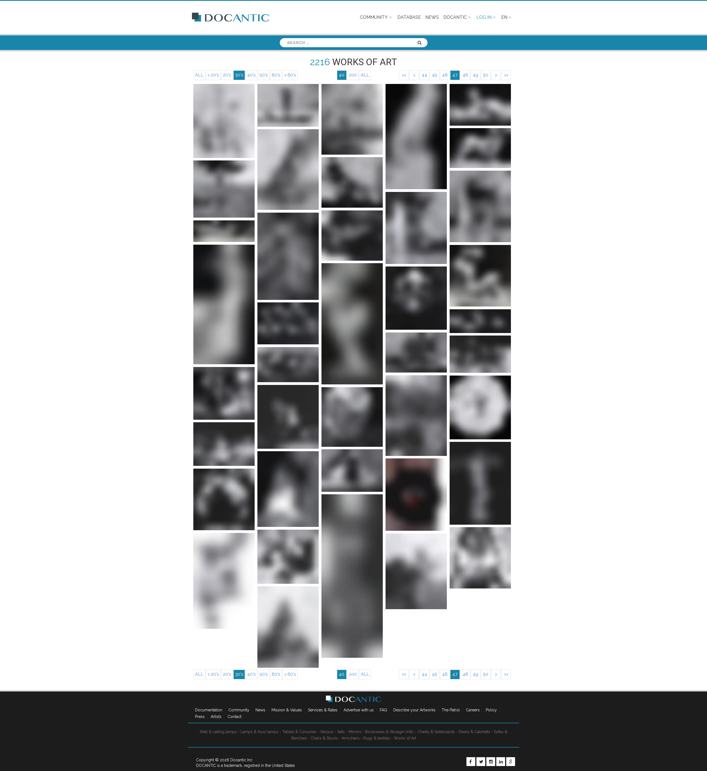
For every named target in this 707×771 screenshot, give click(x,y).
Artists (216, 716)
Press (200, 716)
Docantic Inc (241, 760)
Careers (473, 710)
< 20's (213, 75)
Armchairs (351, 738)
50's (264, 75)
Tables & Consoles (299, 732)
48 (465, 75)
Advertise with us (359, 710)
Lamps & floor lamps (259, 732)
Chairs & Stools (324, 738)
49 (475, 75)
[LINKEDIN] (500, 761)
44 (424, 75)
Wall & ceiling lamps (218, 732)
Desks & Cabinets (474, 732)
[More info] (224, 121)
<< (404, 75)
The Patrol (451, 710)
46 (445, 75)
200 (353, 75)
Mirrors (355, 732)
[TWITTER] (480, 761)
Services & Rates (322, 710)
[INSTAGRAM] (490, 761)
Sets (341, 732)
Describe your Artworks (414, 710)
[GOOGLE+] (510, 761)
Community (238, 710)
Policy (491, 710)
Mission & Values (286, 710)
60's (276, 75)
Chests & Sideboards (436, 732)
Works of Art (405, 738)
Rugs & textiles (376, 738)
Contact (234, 716)
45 (434, 75)
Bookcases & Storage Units (389, 732)
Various (326, 732)
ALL (199, 75)
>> (506, 75)
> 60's (290, 75)
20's (227, 75)
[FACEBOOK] (470, 761)
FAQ (383, 710)
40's (251, 75)
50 (485, 75)
